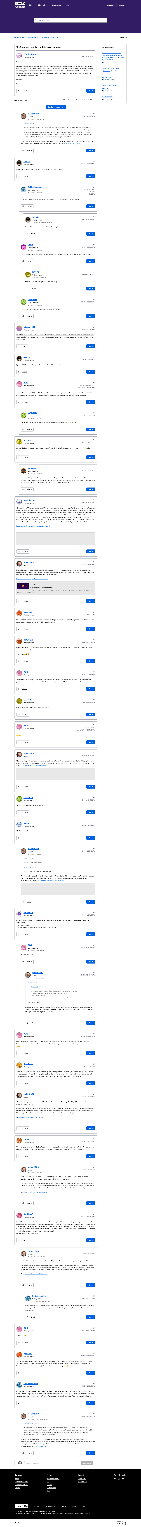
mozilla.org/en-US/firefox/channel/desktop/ (41, 587)
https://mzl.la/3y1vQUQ (73, 143)
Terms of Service (51, 1506)
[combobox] (70, 20)
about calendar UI (107, 97)
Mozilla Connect (20, 5)
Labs (67, 5)
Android (49, 1485)
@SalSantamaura (29, 1423)
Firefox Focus (51, 1488)
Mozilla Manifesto (21, 1482)
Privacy (64, 1506)
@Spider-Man (28, 123)
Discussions (42, 5)
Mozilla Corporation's (24, 1511)
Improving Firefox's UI (109, 77)
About (17, 1479)
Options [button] (122, 37)
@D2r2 (30, 982)
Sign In (121, 5)
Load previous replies (55, 107)
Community (56, 5)
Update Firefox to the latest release (31, 1117)
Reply (91, 91)
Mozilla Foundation (21, 1485)
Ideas (31, 5)
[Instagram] (119, 1479)
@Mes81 (26, 858)
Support (110, 5)
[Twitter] (115, 1479)
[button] (18, 91)
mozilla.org (37, 1506)
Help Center (82, 1479)
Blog (48, 1491)
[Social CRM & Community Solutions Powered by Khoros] (122, 1523)
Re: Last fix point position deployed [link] (50, 37)
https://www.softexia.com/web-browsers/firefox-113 (33, 526)
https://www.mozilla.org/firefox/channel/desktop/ (32, 579)
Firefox (32, 584)
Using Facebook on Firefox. (111, 68)
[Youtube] (123, 1479)
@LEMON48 (27, 867)
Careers (17, 1488)
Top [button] (18, 1522)
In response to (37, 119)
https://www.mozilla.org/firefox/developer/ (33, 765)
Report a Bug (82, 1482)
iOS (48, 1482)
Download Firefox (53, 1479)
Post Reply (87, 1463)
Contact (84, 1506)
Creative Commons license (82, 1513)
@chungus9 (34, 987)
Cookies (74, 1506)
